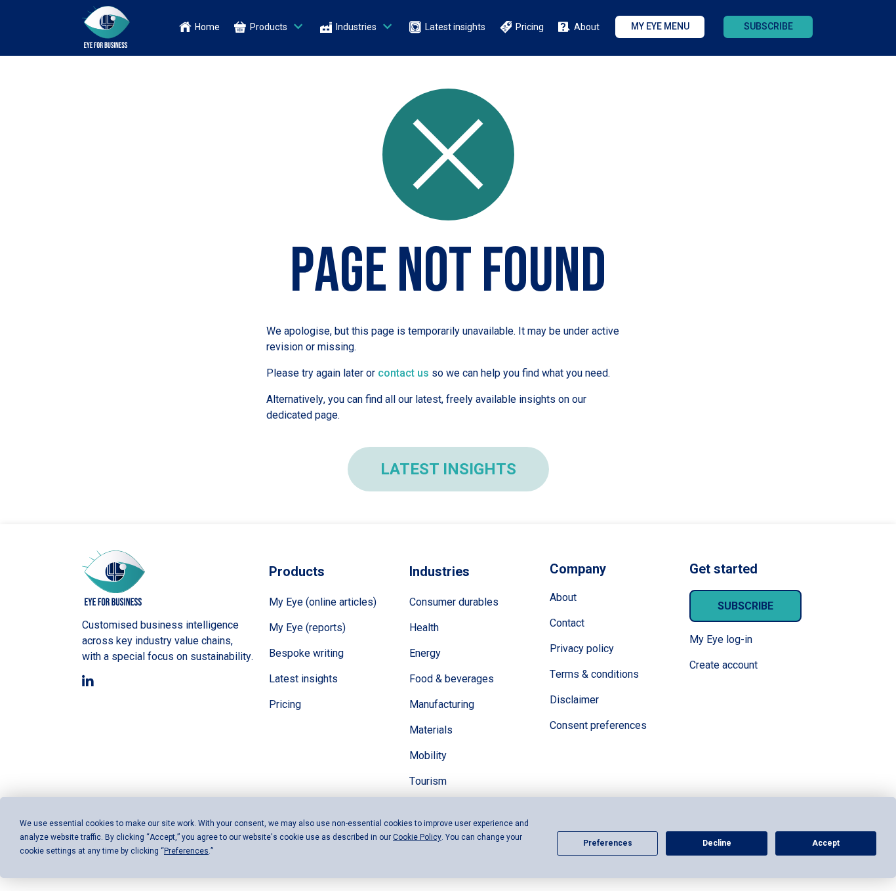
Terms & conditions (594, 674)
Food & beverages (451, 679)
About (587, 27)
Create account (723, 665)
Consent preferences (598, 725)
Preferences (607, 843)
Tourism (428, 781)
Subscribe (745, 606)
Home (207, 27)
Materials (431, 730)
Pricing (530, 27)
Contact (567, 623)
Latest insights (455, 27)
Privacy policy (582, 648)
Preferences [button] (186, 851)
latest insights (448, 469)
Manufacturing (441, 704)
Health (424, 627)
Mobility (428, 755)
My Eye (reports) (307, 627)
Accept (826, 843)
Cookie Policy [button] (417, 837)
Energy (425, 653)
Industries (356, 27)
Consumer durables (454, 602)
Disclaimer (574, 700)
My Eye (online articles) (323, 602)
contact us (403, 373)
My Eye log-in (720, 639)
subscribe (768, 26)
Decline (717, 843)
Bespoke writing (306, 653)
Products (268, 27)
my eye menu (660, 26)
